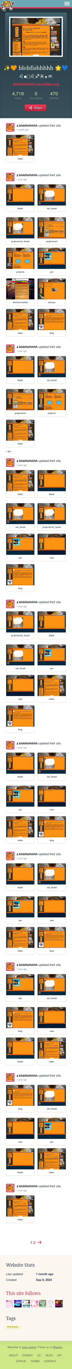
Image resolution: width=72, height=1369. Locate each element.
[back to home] (7, 5)
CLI (39, 1355)
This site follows (23, 1293)
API (59, 1355)
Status (21, 1361)
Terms (35, 1361)
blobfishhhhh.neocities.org (36, 84)
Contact (50, 1361)
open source (29, 1347)
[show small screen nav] (67, 3)
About (13, 1355)
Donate (27, 1355)
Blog (49, 1355)
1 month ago (22, 129)
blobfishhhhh (28, 125)
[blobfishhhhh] (10, 127)
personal (13, 1326)
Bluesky (58, 1347)
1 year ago (21, 179)
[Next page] (39, 1242)
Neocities (13, 1347)
